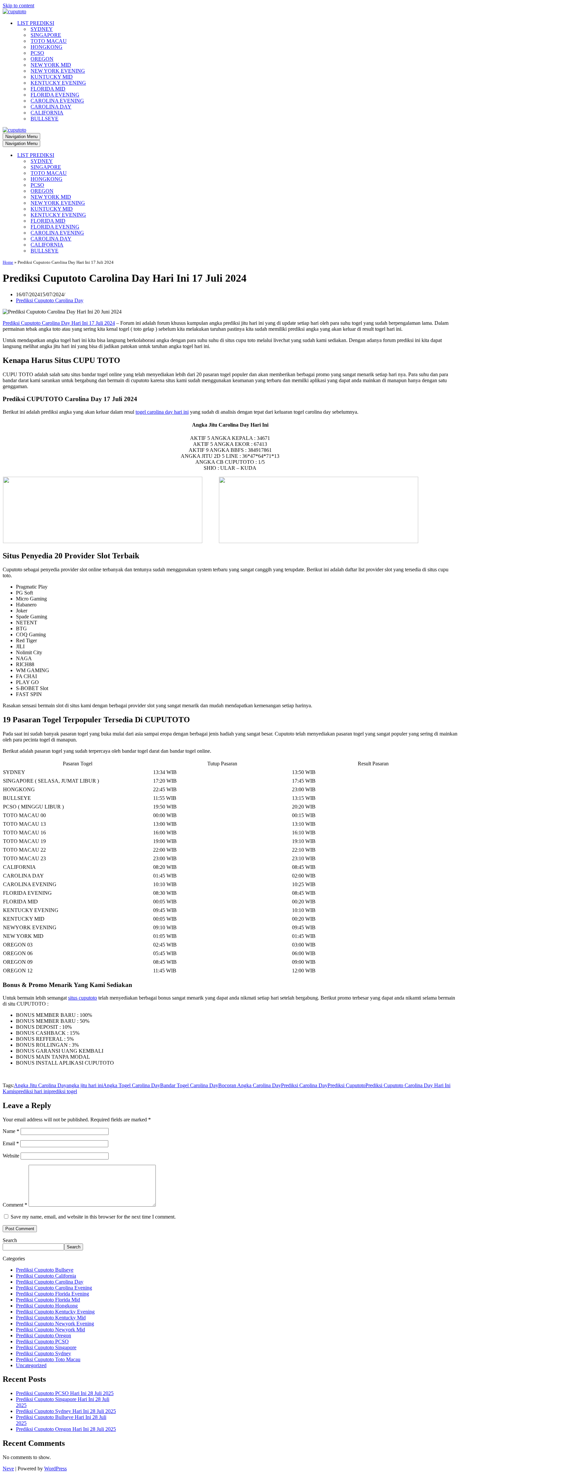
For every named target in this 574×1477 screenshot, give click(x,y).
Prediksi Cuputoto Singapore (46, 1347)
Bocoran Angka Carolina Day (249, 1085)
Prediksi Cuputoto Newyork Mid (50, 1329)
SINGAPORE (46, 35)
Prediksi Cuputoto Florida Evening (52, 1294)
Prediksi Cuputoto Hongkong (47, 1305)
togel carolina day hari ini (162, 412)
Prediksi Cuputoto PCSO (42, 1341)
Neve (8, 1468)
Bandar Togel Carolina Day (189, 1085)
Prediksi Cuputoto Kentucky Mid (51, 1317)
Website (11, 1156)
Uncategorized (31, 1365)
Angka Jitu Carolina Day (40, 1085)
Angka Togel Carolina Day (131, 1085)
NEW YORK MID (51, 65)
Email (11, 1143)
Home (8, 262)
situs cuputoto (82, 998)
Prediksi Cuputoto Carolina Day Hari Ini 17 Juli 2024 (59, 323)
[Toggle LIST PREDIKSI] (119, 155)
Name (11, 1131)
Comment (15, 1205)
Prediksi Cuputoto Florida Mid (48, 1299)
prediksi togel (63, 1091)
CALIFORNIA (47, 112)
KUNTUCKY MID (52, 77)
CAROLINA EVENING (57, 101)
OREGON (42, 59)
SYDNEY (42, 29)
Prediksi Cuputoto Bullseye (44, 1270)
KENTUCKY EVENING (58, 83)
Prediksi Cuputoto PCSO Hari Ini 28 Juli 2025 (65, 1393)
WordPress (55, 1468)
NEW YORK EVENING (58, 71)
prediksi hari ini (32, 1091)
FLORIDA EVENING (55, 95)
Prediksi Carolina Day (304, 1085)
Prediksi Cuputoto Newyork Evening (55, 1323)
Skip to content (18, 5)
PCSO (37, 53)
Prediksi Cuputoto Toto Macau (48, 1359)
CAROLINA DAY (51, 106)
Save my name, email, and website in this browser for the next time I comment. (93, 1217)
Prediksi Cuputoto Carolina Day (49, 300)
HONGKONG (46, 47)
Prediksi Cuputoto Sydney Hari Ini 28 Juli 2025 (66, 1411)
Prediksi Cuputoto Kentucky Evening (55, 1311)
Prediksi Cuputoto (346, 1085)
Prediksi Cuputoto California (46, 1276)
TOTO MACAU (49, 41)
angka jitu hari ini (84, 1085)
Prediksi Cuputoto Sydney (43, 1353)
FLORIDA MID (48, 89)
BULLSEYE (44, 118)
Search (10, 1240)
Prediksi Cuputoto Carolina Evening (54, 1288)
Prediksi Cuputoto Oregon (43, 1335)
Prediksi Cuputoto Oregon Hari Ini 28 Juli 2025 (66, 1429)
